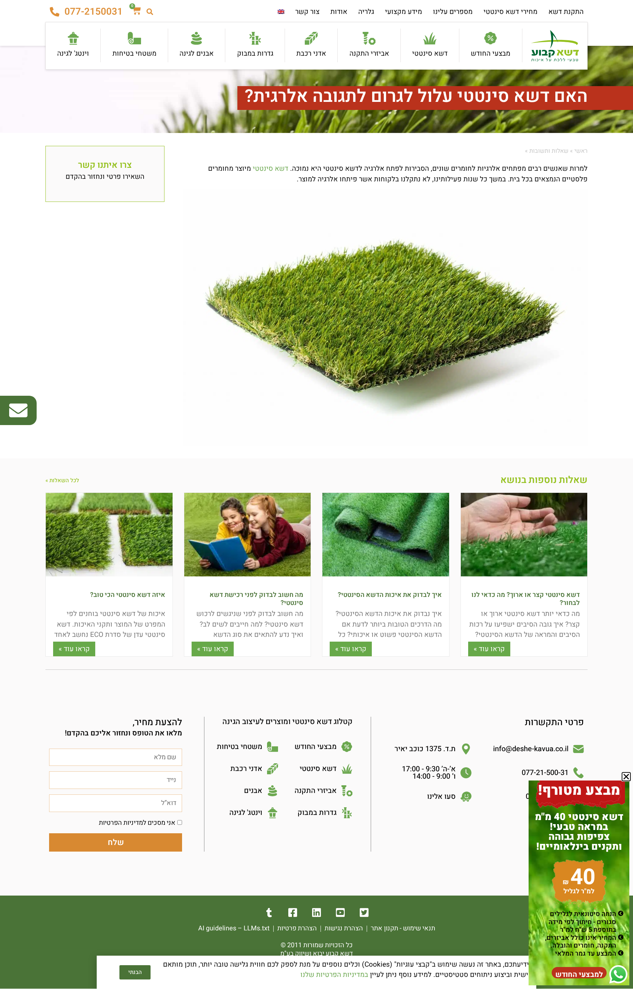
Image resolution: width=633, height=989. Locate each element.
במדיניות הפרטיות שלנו (334, 975)
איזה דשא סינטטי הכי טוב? (127, 595)
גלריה (366, 12)
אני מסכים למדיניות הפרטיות (137, 823)
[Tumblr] (269, 912)
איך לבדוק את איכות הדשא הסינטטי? (390, 595)
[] (364, 912)
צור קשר (307, 12)
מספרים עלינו (453, 12)
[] (340, 912)
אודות (338, 12)
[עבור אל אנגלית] (281, 12)
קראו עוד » (489, 649)
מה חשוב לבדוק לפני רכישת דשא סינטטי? (256, 599)
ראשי (581, 151)
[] (316, 912)
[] (292, 912)
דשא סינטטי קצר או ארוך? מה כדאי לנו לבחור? (525, 599)
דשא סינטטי (270, 168)
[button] (626, 777)
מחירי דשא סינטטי (510, 12)
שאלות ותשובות (549, 151)
